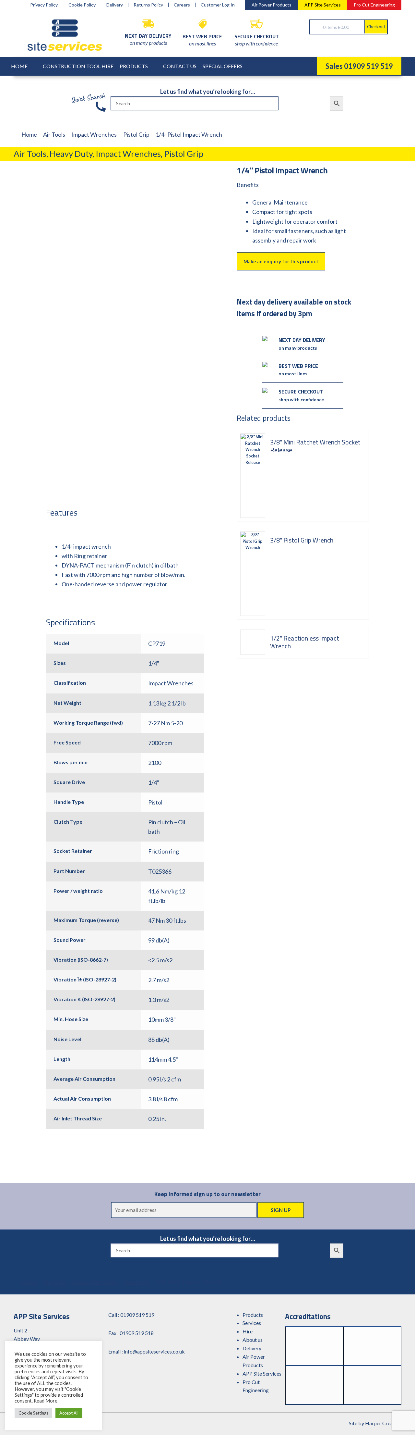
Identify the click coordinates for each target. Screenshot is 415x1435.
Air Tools (54, 134)
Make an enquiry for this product (280, 261)
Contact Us (179, 66)
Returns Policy (148, 5)
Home (19, 66)
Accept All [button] (68, 1413)
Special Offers (223, 66)
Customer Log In (218, 5)
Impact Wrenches (94, 134)
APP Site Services (322, 4)
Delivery (114, 5)
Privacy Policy (44, 5)
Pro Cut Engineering (374, 4)
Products (134, 66)
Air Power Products (271, 4)
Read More (45, 1401)
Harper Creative (383, 1423)
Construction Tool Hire (78, 66)
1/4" (153, 663)
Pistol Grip (136, 134)
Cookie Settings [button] (33, 1413)
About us (253, 1340)
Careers (182, 5)
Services (252, 1323)
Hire (248, 1331)
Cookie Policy (82, 5)
